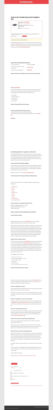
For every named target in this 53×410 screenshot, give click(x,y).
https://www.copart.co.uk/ (25, 28)
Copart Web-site (14, 186)
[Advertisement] (26, 10)
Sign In (25, 303)
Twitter (13, 189)
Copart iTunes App (15, 198)
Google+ (13, 190)
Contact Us (16, 320)
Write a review (24, 36)
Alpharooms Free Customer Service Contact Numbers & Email (25, 355)
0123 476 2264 (27, 241)
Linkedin (13, 195)
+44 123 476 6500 (35, 280)
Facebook (13, 187)
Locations (24, 339)
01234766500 (26, 22)
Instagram (13, 196)
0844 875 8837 (29, 70)
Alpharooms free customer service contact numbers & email (19, 385)
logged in (27, 290)
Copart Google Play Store (16, 199)
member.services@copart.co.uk (25, 23)
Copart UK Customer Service (14, 383)
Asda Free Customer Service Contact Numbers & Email (34, 385)
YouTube (13, 193)
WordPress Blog (14, 192)
